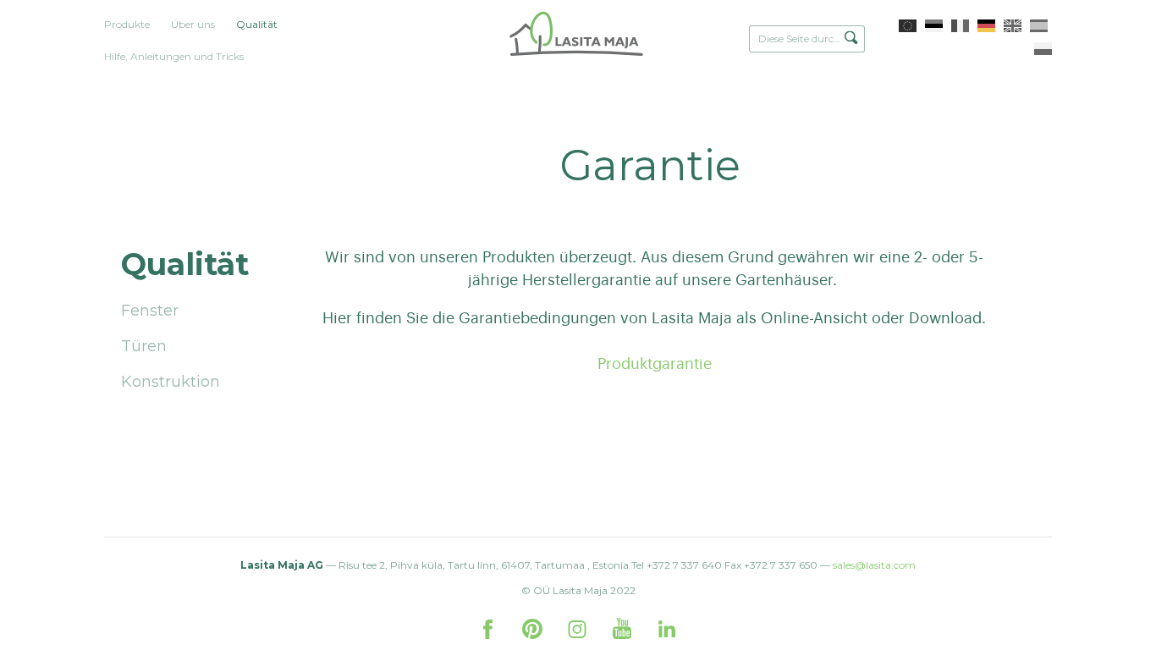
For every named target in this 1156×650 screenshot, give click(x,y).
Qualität (257, 24)
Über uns (193, 24)
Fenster (150, 310)
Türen (144, 346)
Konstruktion (170, 381)
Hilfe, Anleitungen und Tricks (174, 56)
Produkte (127, 24)
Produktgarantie (654, 364)
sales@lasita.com (874, 565)
